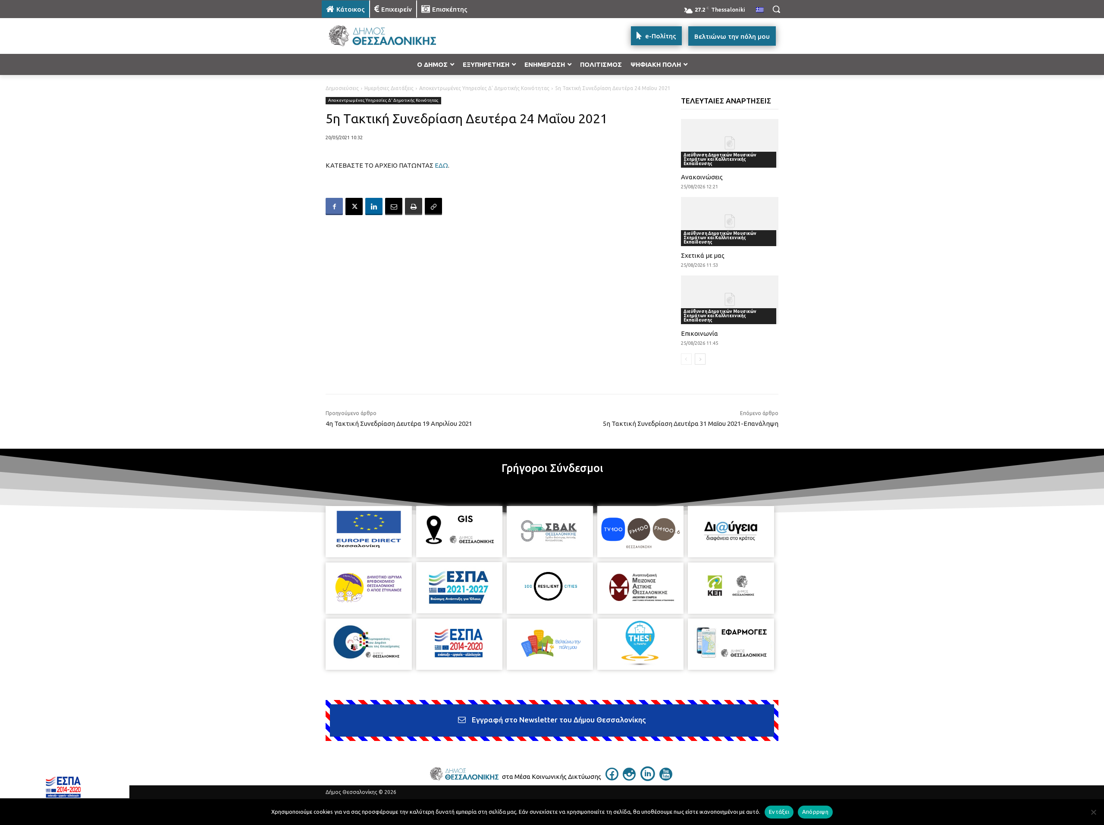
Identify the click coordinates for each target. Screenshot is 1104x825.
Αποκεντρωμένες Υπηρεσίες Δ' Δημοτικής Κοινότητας (484, 88)
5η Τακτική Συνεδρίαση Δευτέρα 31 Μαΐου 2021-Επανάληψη (690, 423)
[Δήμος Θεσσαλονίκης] (390, 36)
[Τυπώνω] (413, 206)
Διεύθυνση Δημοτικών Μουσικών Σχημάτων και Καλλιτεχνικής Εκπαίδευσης (720, 159)
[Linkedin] (374, 206)
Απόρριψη (815, 812)
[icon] (612, 778)
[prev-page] (686, 359)
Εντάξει (779, 812)
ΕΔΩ (441, 165)
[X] (354, 206)
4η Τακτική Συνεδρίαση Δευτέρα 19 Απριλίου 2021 (399, 423)
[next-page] (700, 359)
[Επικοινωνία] (730, 299)
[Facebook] (334, 206)
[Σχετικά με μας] (730, 221)
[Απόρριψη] (1093, 812)
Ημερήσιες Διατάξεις (389, 88)
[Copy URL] (433, 206)
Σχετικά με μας (702, 255)
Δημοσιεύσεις (342, 88)
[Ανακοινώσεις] (730, 143)
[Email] (393, 206)
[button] (776, 9)
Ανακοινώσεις (702, 177)
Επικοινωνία (699, 333)
